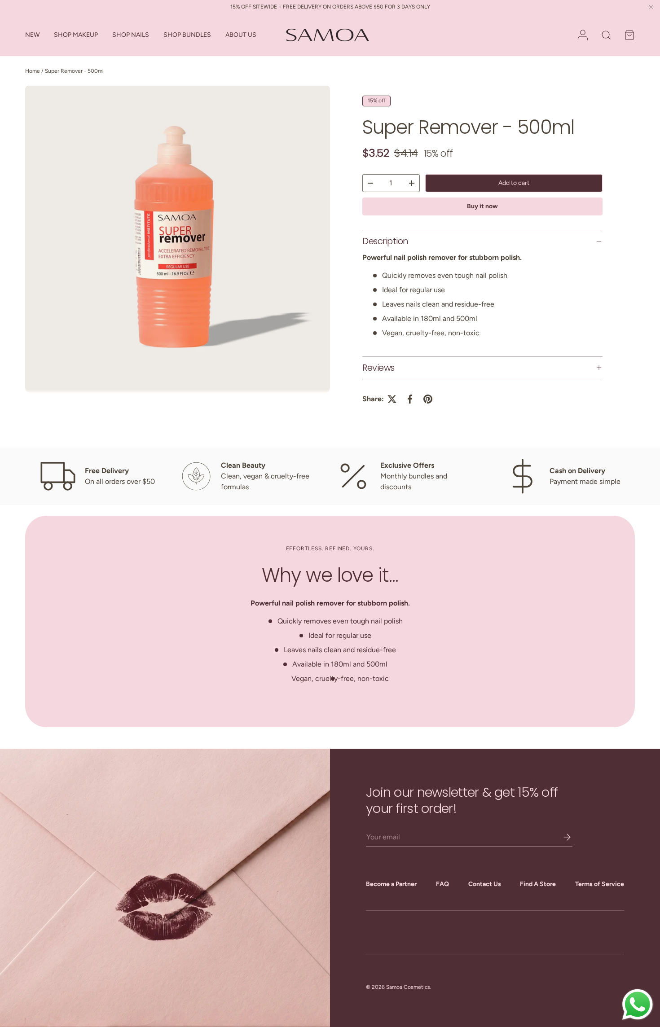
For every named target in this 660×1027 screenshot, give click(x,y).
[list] (177, 239)
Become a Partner (391, 884)
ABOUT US (240, 35)
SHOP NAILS (130, 35)
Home (32, 71)
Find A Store (538, 884)
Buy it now (482, 206)
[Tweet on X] (392, 399)
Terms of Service (599, 884)
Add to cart (513, 183)
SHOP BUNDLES (187, 35)
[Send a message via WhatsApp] (638, 1005)
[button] (629, 35)
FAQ (442, 884)
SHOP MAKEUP (76, 35)
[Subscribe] (560, 837)
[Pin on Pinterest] (428, 399)
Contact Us (484, 884)
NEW (32, 35)
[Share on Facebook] (410, 399)
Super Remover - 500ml (74, 71)
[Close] (651, 8)
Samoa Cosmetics (408, 987)
